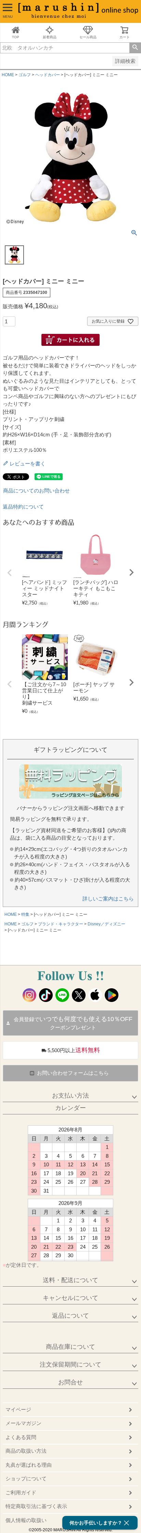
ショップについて (26, 1478)
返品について (70, 1315)
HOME (8, 74)
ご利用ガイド (20, 1492)
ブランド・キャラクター (60, 924)
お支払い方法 (70, 1095)
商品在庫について (70, 1346)
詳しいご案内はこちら (108, 898)
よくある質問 (20, 1437)
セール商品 (88, 37)
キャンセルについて (70, 1297)
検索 (135, 48)
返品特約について (23, 507)
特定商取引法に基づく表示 (36, 1506)
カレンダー (70, 1107)
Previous (9, 573)
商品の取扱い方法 (26, 1451)
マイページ (18, 1409)
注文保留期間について (70, 1364)
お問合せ (70, 1382)
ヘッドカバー (47, 74)
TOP (15, 37)
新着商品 (49, 37)
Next (131, 572)
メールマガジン (23, 1423)
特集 (25, 914)
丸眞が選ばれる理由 (28, 1465)
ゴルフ (24, 74)
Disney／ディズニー (106, 924)
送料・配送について (70, 1280)
